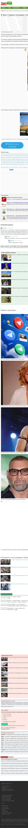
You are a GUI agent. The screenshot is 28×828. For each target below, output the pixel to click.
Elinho (2, 744)
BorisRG (8, 236)
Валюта (3, 10)
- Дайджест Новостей (6, 788)
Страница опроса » (5, 728)
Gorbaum (3, 749)
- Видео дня (4, 787)
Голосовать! (4, 724)
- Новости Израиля (5, 786)
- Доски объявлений (6, 796)
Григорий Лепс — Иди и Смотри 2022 (16, 608)
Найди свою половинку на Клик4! (14, 197)
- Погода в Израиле (5, 799)
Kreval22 (5, 227)
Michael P (3, 734)
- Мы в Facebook (5, 808)
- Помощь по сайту (5, 814)
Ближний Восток (16, 7)
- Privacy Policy (4, 811)
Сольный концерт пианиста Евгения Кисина (17, 605)
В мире (9, 7)
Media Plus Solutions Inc (20, 824)
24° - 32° (22, 10)
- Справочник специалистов (7, 790)
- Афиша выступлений (6, 797)
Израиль (4, 7)
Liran (2, 742)
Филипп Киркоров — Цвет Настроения (16, 604)
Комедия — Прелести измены (14, 596)
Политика (24, 7)
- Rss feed (3, 809)
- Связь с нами (4, 807)
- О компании (4, 805)
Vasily (2, 736)
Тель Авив (15, 10)
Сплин (8, 598)
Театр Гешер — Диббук (12, 609)
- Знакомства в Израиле (6, 795)
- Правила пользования (6, 812)
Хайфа (26, 10)
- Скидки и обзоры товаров (7, 800)
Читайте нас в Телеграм (13, 145)
